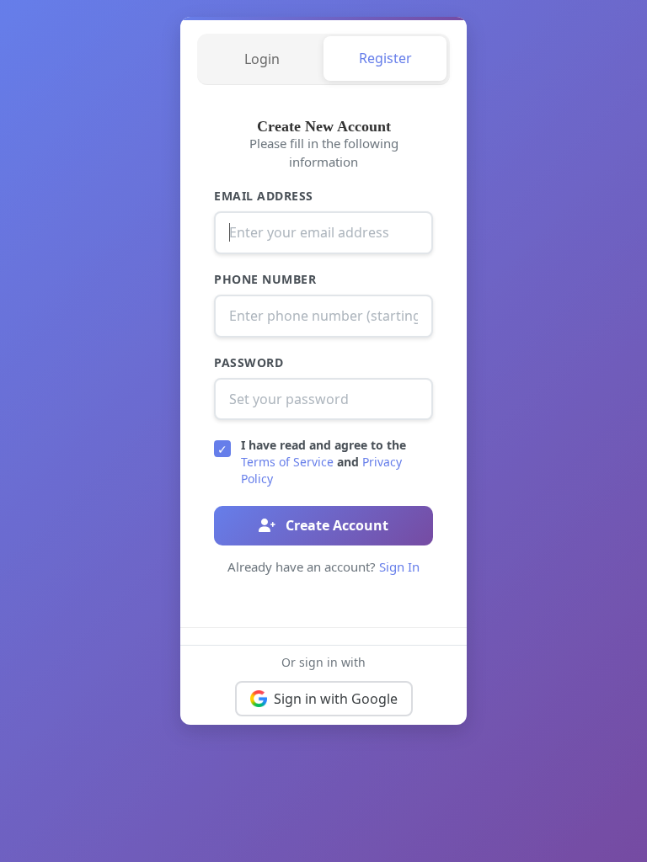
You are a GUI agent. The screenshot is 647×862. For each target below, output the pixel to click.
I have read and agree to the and (323, 461)
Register (385, 58)
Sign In (399, 566)
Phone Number (265, 279)
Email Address (263, 196)
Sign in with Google (336, 698)
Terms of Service (287, 462)
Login (262, 59)
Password (248, 362)
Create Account (335, 525)
